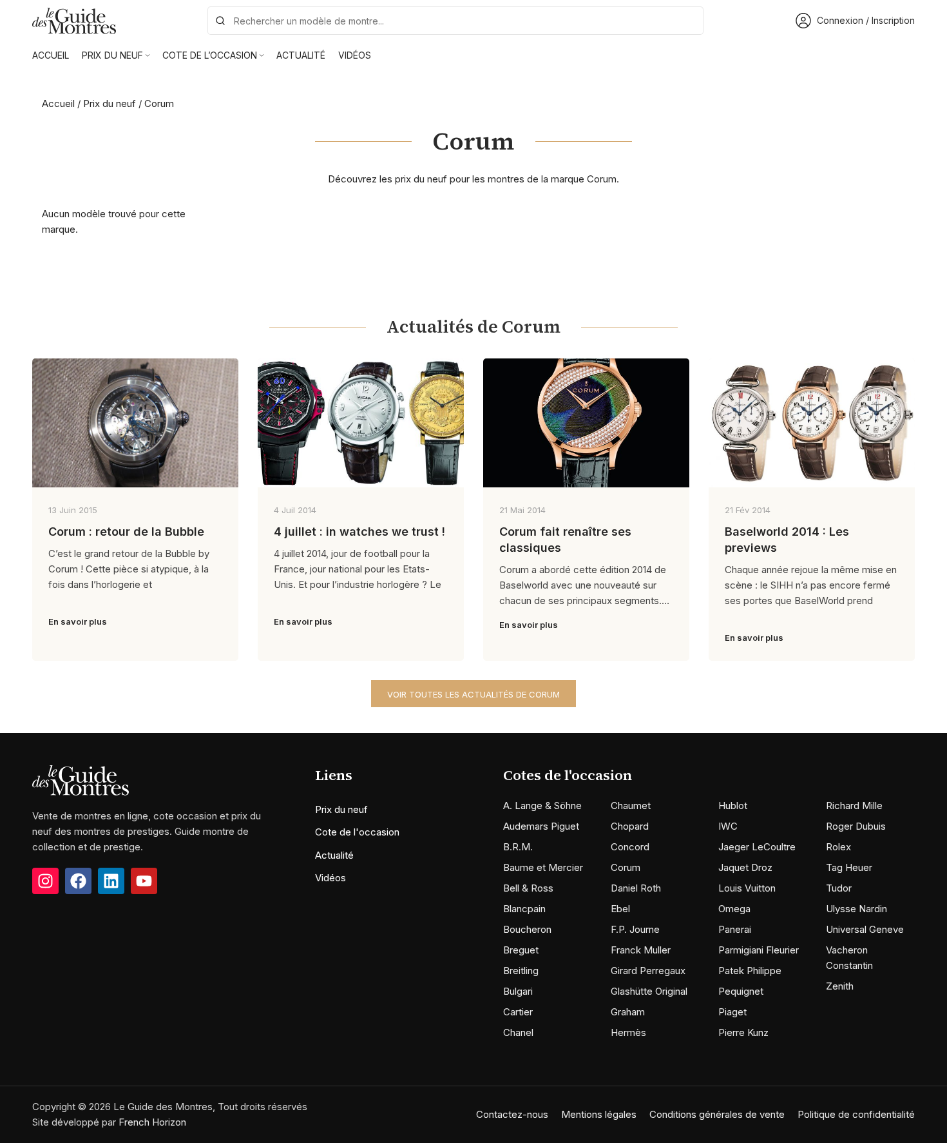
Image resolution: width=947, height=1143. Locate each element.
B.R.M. (518, 847)
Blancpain (524, 909)
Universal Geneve (865, 929)
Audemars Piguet (541, 826)
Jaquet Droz (745, 867)
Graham (628, 1012)
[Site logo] (74, 20)
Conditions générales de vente (717, 1114)
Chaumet (631, 805)
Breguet (521, 950)
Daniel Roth (636, 888)
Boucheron (527, 929)
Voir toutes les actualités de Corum (473, 694)
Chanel (518, 1032)
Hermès (628, 1032)
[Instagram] (45, 881)
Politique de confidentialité (856, 1114)
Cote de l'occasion (357, 832)
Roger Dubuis (856, 826)
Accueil (58, 103)
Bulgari (518, 991)
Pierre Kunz (743, 1032)
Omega (734, 909)
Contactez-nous (512, 1114)
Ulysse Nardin (856, 909)
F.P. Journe (635, 929)
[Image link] (80, 780)
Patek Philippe (749, 970)
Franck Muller (641, 950)
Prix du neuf (109, 103)
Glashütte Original (649, 991)
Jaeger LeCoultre (757, 847)
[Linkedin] (111, 881)
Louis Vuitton (747, 888)
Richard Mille (854, 805)
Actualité (334, 855)
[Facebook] (78, 881)
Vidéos (330, 878)
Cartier (518, 1012)
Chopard (630, 826)
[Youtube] (144, 881)
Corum (625, 867)
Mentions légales (598, 1114)
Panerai (734, 929)
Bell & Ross (528, 888)
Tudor (839, 888)
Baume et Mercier (543, 867)
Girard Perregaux (648, 970)
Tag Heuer (849, 867)
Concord (630, 847)
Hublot (732, 805)
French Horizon (152, 1122)
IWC (728, 826)
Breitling (521, 970)
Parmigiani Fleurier (758, 950)
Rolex (838, 847)
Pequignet (740, 991)
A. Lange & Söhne (542, 805)
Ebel (620, 909)
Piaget (732, 1012)
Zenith (840, 986)
